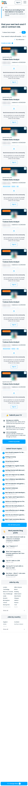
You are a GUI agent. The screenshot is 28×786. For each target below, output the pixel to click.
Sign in (18, 2)
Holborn (16, 600)
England (5, 622)
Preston (16, 602)
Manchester (17, 596)
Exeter (16, 607)
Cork (15, 605)
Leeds (4, 596)
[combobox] (14, 32)
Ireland (5, 626)
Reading (16, 591)
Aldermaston (17, 594)
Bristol (16, 589)
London (5, 587)
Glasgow (16, 598)
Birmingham (6, 600)
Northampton (6, 607)
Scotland (16, 622)
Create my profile (14, 441)
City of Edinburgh (7, 594)
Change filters (14, 784)
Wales (4, 624)
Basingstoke (6, 605)
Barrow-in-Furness (8, 591)
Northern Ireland (18, 624)
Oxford (5, 602)
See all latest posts (14, 525)
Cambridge (6, 589)
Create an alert (6, 43)
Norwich (5, 598)
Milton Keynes (18, 587)
